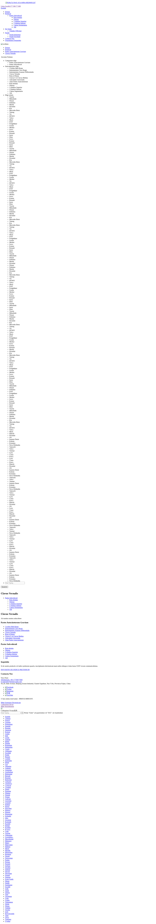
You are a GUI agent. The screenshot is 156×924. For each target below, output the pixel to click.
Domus (7, 12)
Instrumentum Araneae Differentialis (17, 630)
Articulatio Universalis (12, 638)
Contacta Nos (9, 38)
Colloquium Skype (7, 704)
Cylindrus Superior (20, 21)
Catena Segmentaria (20, 25)
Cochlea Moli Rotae (12, 627)
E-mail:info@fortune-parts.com (11, 682)
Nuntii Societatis (14, 37)
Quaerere (4, 587)
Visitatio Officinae (15, 31)
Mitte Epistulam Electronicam (11, 703)
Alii (15, 27)
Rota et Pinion (10, 634)
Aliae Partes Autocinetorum (14, 640)
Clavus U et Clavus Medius (14, 636)
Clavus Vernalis (10, 53)
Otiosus (16, 19)
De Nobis (8, 29)
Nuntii (7, 33)
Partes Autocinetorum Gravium (15, 51)
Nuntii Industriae (15, 35)
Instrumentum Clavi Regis (14, 628)
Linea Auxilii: (11, 6)
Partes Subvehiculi (15, 15)
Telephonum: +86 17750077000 (11, 680)
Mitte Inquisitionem (7, 706)
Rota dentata (18, 17)
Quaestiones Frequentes (13, 40)
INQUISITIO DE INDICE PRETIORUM (15, 670)
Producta (8, 14)
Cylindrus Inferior (20, 23)
